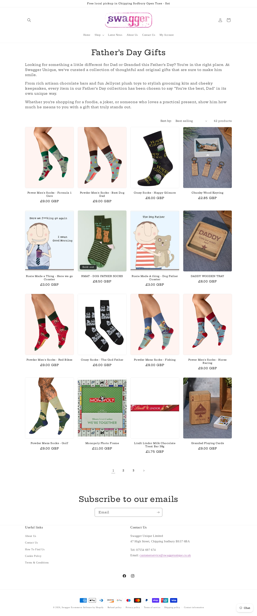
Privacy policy (133, 607)
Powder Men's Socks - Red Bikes (49, 359)
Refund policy (115, 607)
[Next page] (144, 470)
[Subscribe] (158, 512)
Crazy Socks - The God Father (102, 359)
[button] (29, 20)
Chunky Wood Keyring (207, 192)
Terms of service (152, 607)
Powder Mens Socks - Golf (49, 443)
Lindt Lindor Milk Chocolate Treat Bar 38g (154, 445)
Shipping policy (172, 607)
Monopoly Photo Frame (102, 443)
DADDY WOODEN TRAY (207, 276)
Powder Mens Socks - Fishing (155, 359)
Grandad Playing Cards (207, 443)
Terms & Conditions (37, 562)
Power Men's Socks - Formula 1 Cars (49, 194)
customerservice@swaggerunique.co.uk (165, 555)
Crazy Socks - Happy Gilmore (155, 192)
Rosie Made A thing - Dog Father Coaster (155, 278)
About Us (30, 536)
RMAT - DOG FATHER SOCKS (102, 276)
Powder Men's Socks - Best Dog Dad (102, 194)
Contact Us (31, 542)
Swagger (66, 607)
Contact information (194, 607)
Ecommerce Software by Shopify (87, 607)
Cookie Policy (33, 556)
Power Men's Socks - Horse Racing (207, 361)
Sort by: (166, 121)
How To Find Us (34, 549)
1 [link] (113, 470)
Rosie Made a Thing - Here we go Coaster (49, 278)
